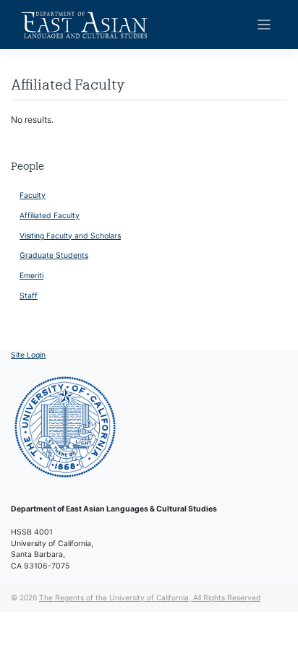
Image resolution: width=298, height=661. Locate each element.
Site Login (28, 355)
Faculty (33, 195)
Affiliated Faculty (50, 215)
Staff (29, 296)
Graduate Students (54, 255)
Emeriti (31, 275)
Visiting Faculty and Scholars (70, 236)
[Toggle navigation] (264, 24)
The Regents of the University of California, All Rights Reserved (149, 597)
